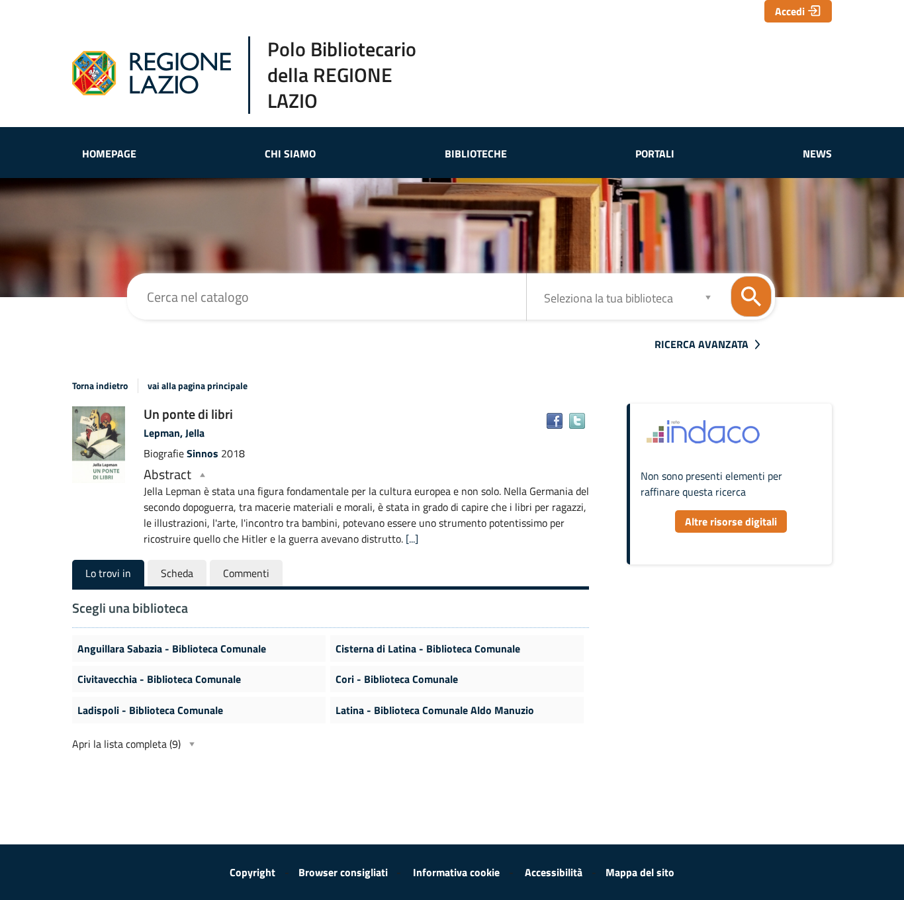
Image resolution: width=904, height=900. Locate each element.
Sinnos (204, 453)
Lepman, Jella (174, 433)
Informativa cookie (456, 872)
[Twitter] (577, 421)
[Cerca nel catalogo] (751, 296)
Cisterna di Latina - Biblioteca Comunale (428, 648)
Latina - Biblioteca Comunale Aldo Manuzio (435, 710)
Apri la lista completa (126, 744)
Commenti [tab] (246, 573)
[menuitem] (109, 153)
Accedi (790, 11)
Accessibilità (553, 872)
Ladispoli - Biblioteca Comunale (150, 710)
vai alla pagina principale (198, 386)
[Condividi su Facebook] (555, 421)
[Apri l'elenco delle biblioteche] (708, 297)
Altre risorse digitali (731, 521)
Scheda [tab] (177, 573)
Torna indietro (100, 386)
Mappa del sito (640, 872)
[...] (412, 539)
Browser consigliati (343, 872)
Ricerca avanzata (701, 344)
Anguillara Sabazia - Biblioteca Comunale (171, 648)
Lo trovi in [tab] (108, 573)
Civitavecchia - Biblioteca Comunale (159, 679)
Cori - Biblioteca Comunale (397, 679)
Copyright (252, 872)
